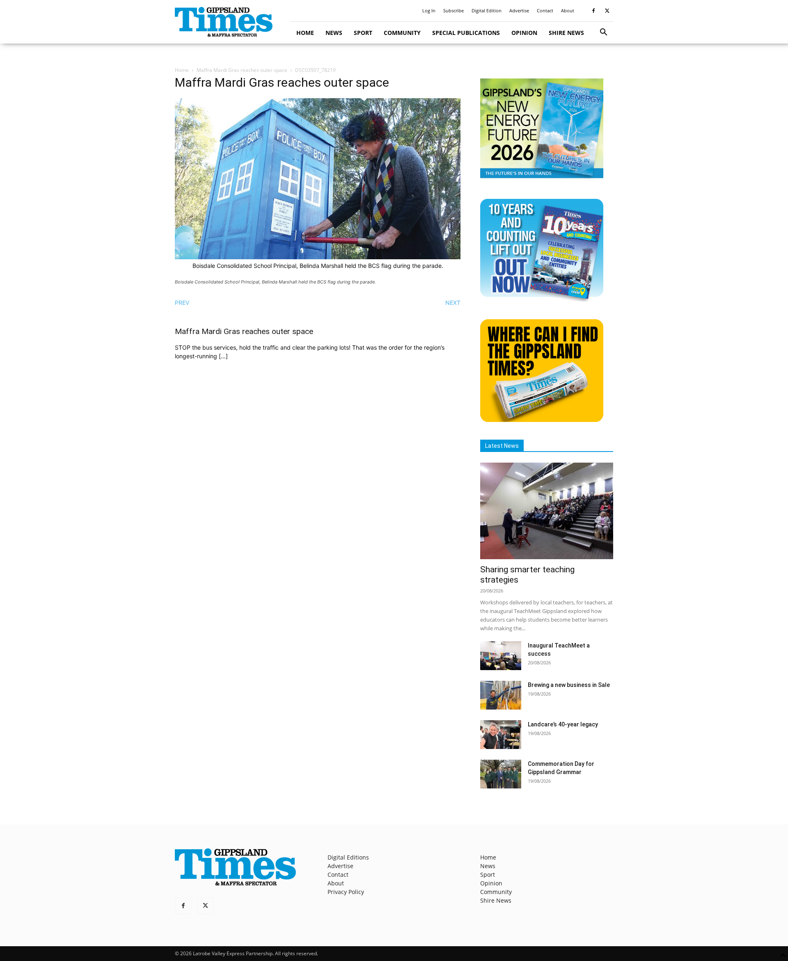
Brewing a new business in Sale (569, 685)
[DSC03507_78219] (317, 257)
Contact (545, 10)
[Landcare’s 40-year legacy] (500, 734)
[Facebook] (593, 10)
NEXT (452, 302)
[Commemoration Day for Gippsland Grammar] (500, 774)
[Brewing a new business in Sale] (500, 695)
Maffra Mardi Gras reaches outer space (242, 70)
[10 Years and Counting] (541, 299)
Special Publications (466, 33)
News (333, 33)
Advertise (519, 10)
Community (402, 33)
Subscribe (453, 10)
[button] (603, 33)
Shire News (566, 33)
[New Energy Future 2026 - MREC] (541, 179)
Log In (428, 10)
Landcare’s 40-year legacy (563, 724)
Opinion (524, 33)
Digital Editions (348, 857)
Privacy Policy (346, 892)
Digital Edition (487, 10)
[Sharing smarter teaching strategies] (546, 511)
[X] (607, 10)
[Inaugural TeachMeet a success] (500, 655)
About (567, 10)
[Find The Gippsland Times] (541, 420)
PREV (182, 302)
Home (305, 33)
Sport (363, 33)
